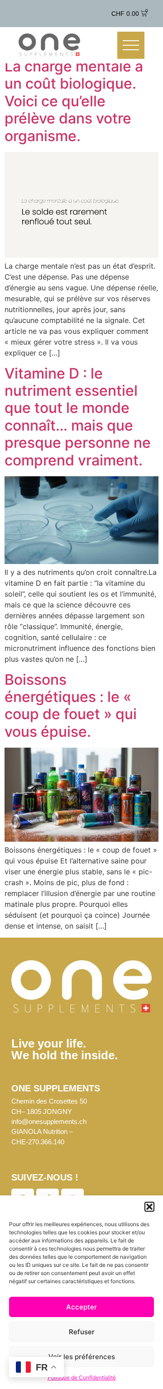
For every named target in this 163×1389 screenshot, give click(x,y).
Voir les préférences (81, 1356)
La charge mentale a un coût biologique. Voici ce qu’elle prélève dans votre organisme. (74, 101)
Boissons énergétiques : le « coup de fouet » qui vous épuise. (71, 705)
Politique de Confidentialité (82, 1377)
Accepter (81, 1307)
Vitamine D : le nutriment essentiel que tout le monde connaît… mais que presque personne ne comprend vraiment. (78, 417)
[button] (149, 1206)
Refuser (82, 1331)
